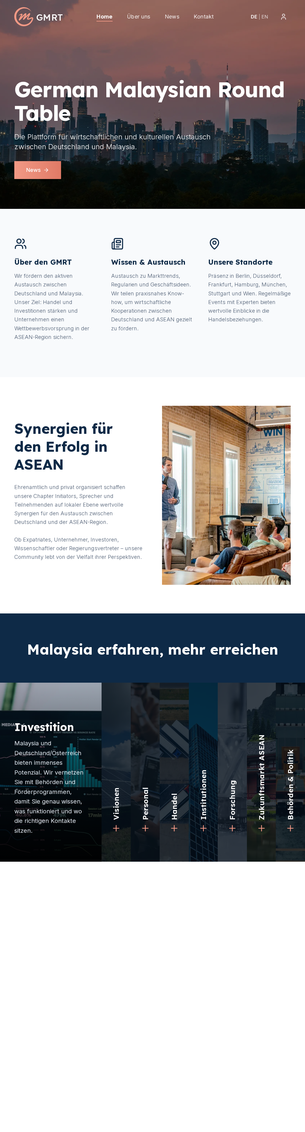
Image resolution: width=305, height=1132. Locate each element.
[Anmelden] (283, 17)
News (33, 170)
